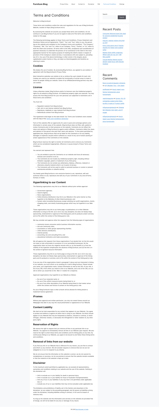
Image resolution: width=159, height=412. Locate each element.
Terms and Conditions (109, 4)
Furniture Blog (40, 4)
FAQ (99, 4)
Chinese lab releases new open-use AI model (113, 110)
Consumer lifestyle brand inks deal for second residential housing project (114, 36)
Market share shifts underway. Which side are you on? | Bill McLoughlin (113, 55)
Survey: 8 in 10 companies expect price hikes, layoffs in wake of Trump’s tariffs (114, 101)
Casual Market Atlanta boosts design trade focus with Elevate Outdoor (113, 62)
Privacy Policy (64, 4)
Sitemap (121, 4)
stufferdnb (106, 89)
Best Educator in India (82, 409)
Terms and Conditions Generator (57, 119)
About (73, 4)
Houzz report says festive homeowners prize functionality (113, 92)
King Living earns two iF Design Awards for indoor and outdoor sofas (113, 48)
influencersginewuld (109, 107)
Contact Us (81, 4)
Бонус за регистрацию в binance (114, 83)
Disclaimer (91, 4)
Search (105, 14)
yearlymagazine (108, 98)
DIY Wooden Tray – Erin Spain (114, 85)
